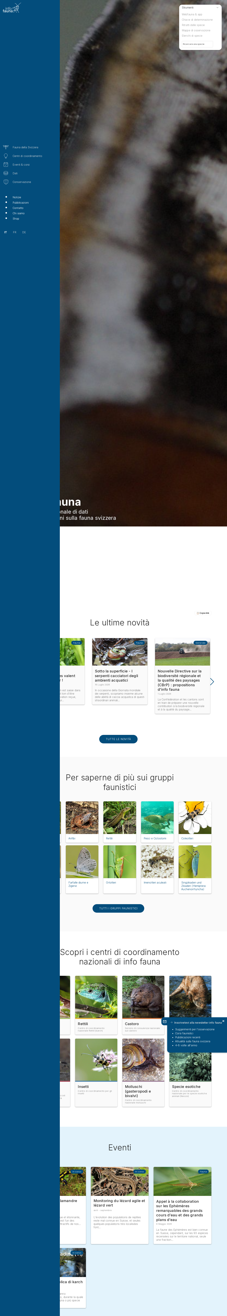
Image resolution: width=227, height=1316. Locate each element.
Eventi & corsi (21, 164)
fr (14, 232)
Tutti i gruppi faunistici (118, 908)
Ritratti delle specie (193, 25)
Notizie (17, 197)
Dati (15, 173)
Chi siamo (19, 213)
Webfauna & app (192, 14)
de (24, 232)
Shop (16, 218)
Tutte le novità (118, 739)
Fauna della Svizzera (25, 147)
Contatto (18, 208)
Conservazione (22, 182)
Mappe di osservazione (196, 30)
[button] (211, 681)
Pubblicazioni (21, 202)
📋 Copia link (203, 613)
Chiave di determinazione (197, 19)
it (5, 232)
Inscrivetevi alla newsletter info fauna (198, 1022)
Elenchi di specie (192, 35)
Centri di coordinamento (27, 156)
